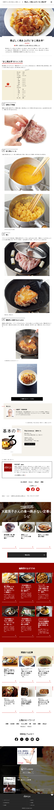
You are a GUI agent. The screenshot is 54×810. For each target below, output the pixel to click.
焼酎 (7, 723)
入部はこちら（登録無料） (27, 772)
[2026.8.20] (10, 611)
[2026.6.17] (27, 661)
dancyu (3, 495)
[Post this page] (28, 489)
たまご (31, 482)
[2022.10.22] (10, 527)
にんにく (23, 726)
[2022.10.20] (44, 527)
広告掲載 (32, 802)
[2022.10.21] (27, 527)
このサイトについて (6, 800)
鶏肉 (42, 482)
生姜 (34, 723)
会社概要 (5, 805)
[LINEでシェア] (38, 489)
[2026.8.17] (44, 691)
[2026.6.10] (44, 661)
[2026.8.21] (27, 578)
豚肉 (17, 723)
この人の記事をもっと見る (19, 475)
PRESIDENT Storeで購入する (15, 789)
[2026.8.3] (27, 691)
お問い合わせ (33, 805)
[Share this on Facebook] (33, 489)
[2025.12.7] (44, 578)
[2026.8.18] (27, 611)
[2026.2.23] (10, 691)
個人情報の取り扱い (6, 802)
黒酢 (39, 723)
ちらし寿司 (24, 723)
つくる (8, 495)
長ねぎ (37, 482)
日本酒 (12, 723)
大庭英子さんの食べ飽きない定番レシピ (29, 45)
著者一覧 (32, 800)
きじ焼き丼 (24, 482)
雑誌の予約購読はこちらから (39, 789)
